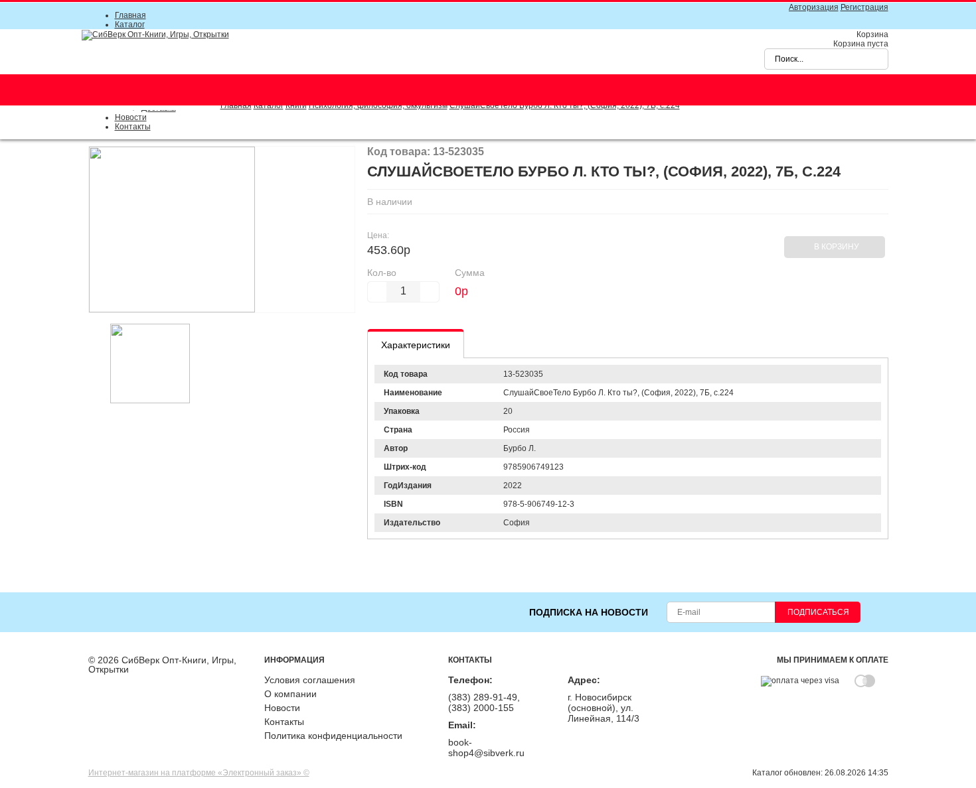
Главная (130, 15)
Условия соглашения (309, 680)
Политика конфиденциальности (333, 735)
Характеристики (415, 345)
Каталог (130, 24)
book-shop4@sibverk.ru (486, 747)
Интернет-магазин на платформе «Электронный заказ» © (198, 772)
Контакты (133, 126)
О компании (290, 694)
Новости (131, 117)
